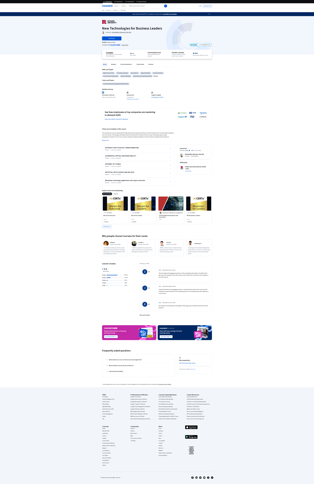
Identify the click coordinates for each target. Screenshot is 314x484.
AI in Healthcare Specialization (166, 404)
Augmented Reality (145, 73)
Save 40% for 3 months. (170, 14)
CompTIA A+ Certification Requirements (196, 402)
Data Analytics (105, 404)
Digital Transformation (108, 73)
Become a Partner (106, 458)
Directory (161, 448)
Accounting (105, 397)
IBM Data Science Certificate (137, 416)
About (105, 64)
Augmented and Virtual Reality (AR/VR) (142, 76)
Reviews (151, 64)
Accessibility (162, 441)
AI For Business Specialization (166, 399)
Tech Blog (133, 441)
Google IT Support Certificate (138, 404)
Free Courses (105, 463)
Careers (104, 436)
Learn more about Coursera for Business (116, 119)
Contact (160, 443)
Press (160, 428)
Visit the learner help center (187, 363)
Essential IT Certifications (193, 406)
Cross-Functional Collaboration (110, 76)
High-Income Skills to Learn (193, 409)
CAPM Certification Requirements (195, 399)
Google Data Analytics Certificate (139, 402)
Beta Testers (134, 433)
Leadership (105, 433)
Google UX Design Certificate (138, 409)
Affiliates (161, 450)
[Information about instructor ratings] (189, 150)
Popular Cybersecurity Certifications (196, 416)
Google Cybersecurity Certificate (139, 399)
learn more (193, 369)
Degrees (104, 448)
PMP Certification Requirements (194, 414)
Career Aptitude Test (192, 397)
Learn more (125, 45)
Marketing (123, 10)
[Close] (209, 14)
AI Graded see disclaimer (133, 99)
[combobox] (144, 6)
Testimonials (140, 64)
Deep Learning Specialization (166, 406)
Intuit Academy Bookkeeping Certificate (140, 419)
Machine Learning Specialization (166, 414)
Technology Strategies (122, 73)
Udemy (104, 465)
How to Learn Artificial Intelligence (195, 411)
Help (160, 438)
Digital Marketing (106, 406)
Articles (160, 445)
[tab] (107, 194)
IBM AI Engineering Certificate (138, 411)
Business (115, 10)
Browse (108, 10)
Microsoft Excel (106, 411)
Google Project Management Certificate (140, 406)
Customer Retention (158, 73)
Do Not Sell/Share (163, 455)
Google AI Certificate (136, 397)
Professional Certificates (108, 443)
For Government (106, 453)
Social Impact (105, 460)
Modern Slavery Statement (165, 453)
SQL (103, 419)
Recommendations (126, 64)
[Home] (102, 10)
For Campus (105, 455)
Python (104, 416)
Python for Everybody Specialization (167, 419)
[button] (124, 5)
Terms (160, 433)
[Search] (165, 5)
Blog (132, 436)
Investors (161, 431)
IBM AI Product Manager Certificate (139, 414)
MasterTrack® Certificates (108, 445)
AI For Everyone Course (164, 402)
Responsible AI (134, 73)
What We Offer (105, 431)
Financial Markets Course (165, 411)
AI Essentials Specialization (165, 397)
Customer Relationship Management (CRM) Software (116, 84)
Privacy (160, 436)
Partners (133, 431)
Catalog (104, 438)
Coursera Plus (105, 441)
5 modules (109, 52)
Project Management (107, 414)
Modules (113, 64)
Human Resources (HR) (107, 409)
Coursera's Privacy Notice (165, 384)
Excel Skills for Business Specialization (168, 409)
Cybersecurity (105, 402)
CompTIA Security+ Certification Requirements (198, 404)
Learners (133, 428)
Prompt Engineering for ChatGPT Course (168, 416)
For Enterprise (105, 450)
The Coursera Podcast (136, 438)
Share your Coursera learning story (195, 419)
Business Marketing (125, 76)
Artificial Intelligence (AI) (108, 399)
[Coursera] (107, 6)
